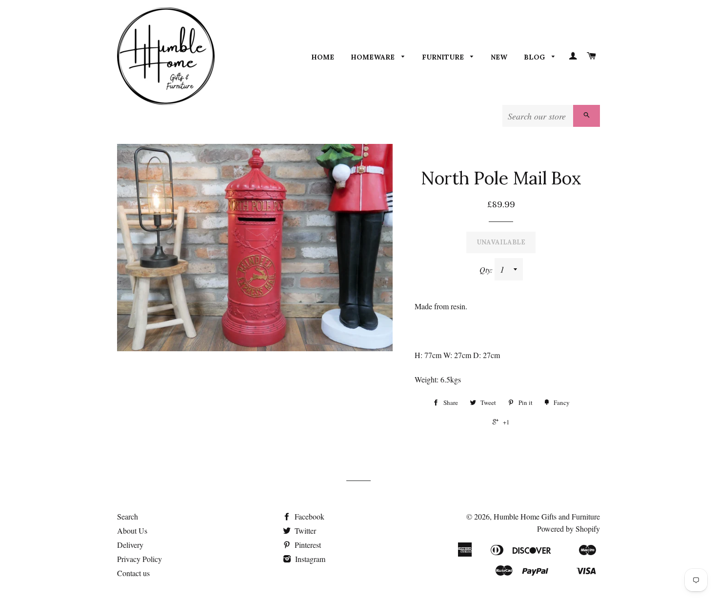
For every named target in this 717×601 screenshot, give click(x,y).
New (499, 57)
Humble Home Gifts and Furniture (547, 516)
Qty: (487, 269)
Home (322, 57)
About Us (132, 530)
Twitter (304, 530)
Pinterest (307, 545)
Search (127, 516)
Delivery (130, 545)
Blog (535, 57)
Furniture (444, 57)
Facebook (308, 516)
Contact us (133, 573)
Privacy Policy (139, 559)
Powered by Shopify (568, 528)
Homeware (374, 57)
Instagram (309, 559)
